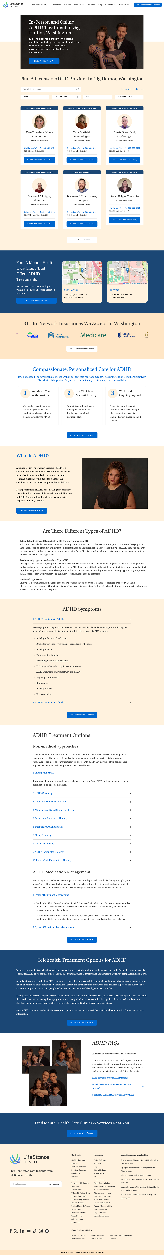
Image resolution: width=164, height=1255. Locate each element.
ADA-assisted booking (102, 1193)
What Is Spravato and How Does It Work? (136, 1175)
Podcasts (97, 1164)
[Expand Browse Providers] (48, 5)
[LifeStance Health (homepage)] (12, 5)
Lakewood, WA (30, 212)
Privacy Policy (99, 1180)
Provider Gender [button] (129, 97)
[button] (39, 5)
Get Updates (54, 1184)
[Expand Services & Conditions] (82, 5)
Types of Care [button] (66, 97)
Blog (95, 1167)
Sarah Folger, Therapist (124, 196)
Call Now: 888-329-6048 (36, 300)
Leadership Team (77, 1236)
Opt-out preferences (101, 1216)
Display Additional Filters (132, 89)
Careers (113, 1239)
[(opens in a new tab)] (11, 1231)
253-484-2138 (48, 212)
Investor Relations (97, 1236)
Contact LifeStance (97, 1239)
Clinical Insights (100, 1170)
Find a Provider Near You (44, 61)
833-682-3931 (48, 148)
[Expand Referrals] (114, 5)
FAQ (95, 1177)
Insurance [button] (98, 97)
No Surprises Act (77, 1239)
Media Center (99, 1173)
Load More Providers (81, 240)
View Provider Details (39, 140)
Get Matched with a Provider (148, 5)
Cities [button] (35, 97)
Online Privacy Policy (102, 1183)
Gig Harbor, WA (30, 148)
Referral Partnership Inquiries (121, 1236)
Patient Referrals (100, 1160)
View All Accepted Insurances (82, 349)
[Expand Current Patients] (127, 5)
